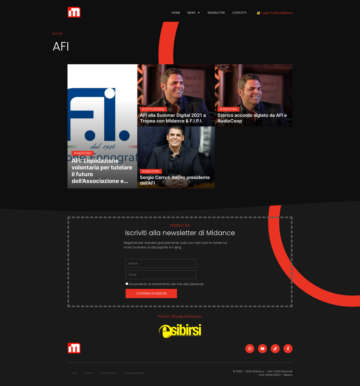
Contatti (239, 13)
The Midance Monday (134, 373)
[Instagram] (249, 348)
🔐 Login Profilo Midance (274, 13)
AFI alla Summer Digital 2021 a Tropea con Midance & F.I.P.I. (173, 118)
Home (176, 13)
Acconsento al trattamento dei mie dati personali (166, 284)
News (191, 13)
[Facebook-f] (288, 348)
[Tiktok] (275, 348)
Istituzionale (155, 109)
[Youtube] (262, 348)
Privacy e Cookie (108, 373)
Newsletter (216, 13)
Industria (84, 153)
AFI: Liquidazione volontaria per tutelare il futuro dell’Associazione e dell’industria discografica (102, 177)
